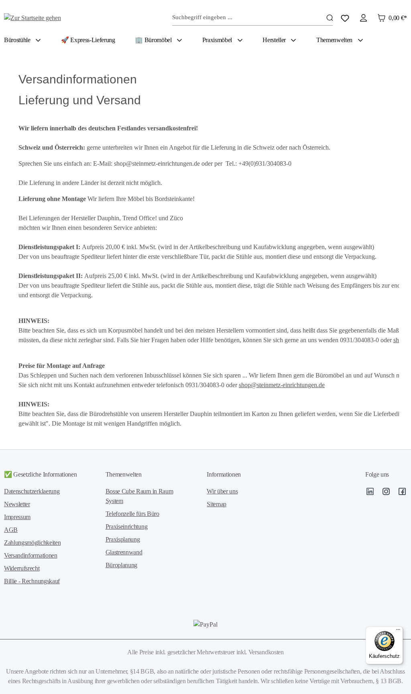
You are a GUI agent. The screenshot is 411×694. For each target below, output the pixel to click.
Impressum (17, 516)
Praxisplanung (123, 539)
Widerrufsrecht (22, 568)
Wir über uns (222, 491)
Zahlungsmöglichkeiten (32, 542)
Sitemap (216, 504)
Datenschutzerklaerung (31, 491)
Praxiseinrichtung (127, 526)
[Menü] (398, 631)
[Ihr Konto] (363, 18)
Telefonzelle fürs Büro (132, 513)
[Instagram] (386, 493)
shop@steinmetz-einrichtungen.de (282, 384)
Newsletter (17, 504)
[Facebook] (402, 493)
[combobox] (252, 18)
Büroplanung (121, 565)
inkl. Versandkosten (260, 652)
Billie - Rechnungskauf (32, 581)
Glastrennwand (124, 552)
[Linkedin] (370, 493)
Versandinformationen (30, 555)
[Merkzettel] (345, 18)
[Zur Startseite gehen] (44, 17)
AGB (11, 529)
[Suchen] (329, 18)
